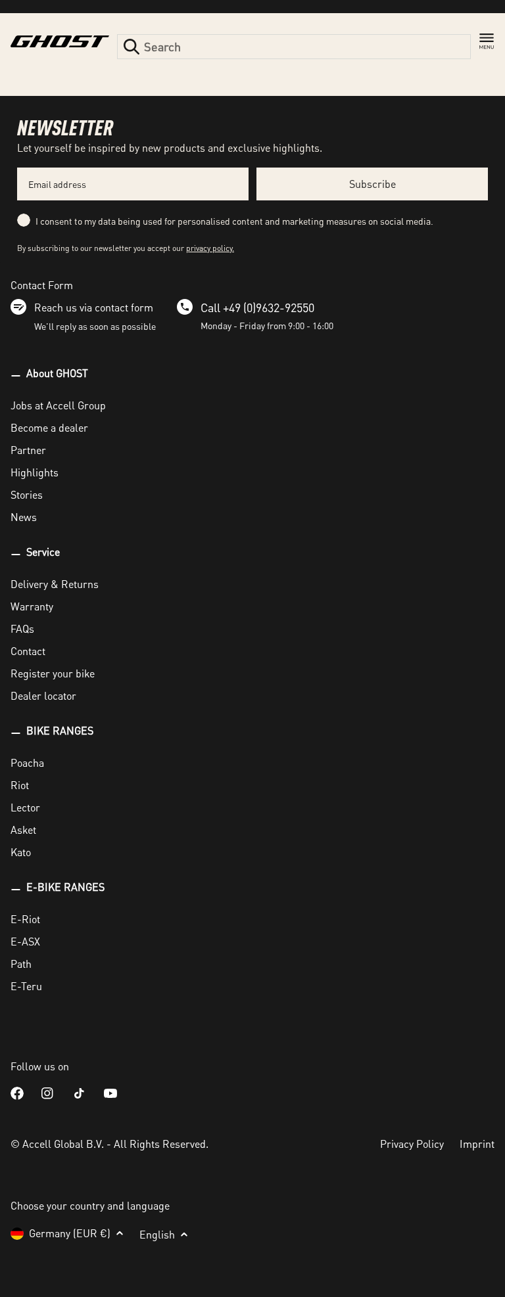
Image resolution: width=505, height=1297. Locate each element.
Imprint (477, 1143)
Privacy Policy (412, 1143)
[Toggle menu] (486, 41)
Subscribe (372, 184)
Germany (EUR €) (69, 1233)
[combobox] (294, 46)
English (157, 1234)
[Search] (131, 47)
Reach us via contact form (93, 307)
